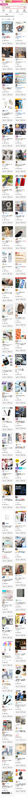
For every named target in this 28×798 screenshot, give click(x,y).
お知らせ (17, 11)
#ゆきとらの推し (5, 215)
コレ (5, 43)
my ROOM (24, 11)
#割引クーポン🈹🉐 (19, 499)
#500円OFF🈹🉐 (5, 36)
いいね (10, 43)
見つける (10, 11)
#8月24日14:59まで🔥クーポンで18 (20, 88)
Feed (3, 11)
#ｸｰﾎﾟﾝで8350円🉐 (19, 266)
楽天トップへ (24, 4)
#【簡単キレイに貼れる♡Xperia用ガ (20, 114)
